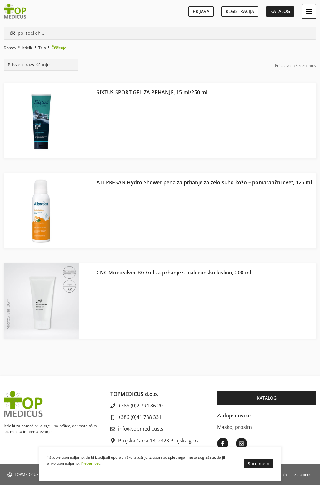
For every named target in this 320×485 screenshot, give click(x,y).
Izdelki (27, 47)
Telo (42, 47)
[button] (309, 11)
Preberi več (90, 463)
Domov (10, 47)
